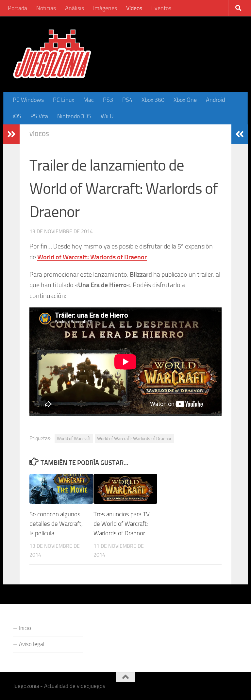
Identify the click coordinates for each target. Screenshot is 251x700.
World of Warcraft (74, 438)
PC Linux (63, 99)
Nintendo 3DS (74, 116)
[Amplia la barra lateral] (11, 134)
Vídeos (134, 8)
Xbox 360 (153, 99)
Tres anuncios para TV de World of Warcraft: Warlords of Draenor (121, 523)
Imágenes (105, 8)
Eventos (161, 8)
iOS (17, 116)
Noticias (46, 8)
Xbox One (185, 99)
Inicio (25, 628)
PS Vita (39, 116)
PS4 (127, 99)
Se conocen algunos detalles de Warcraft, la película (56, 523)
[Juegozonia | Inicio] (52, 54)
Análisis (74, 8)
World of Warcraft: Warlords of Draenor (134, 438)
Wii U (107, 116)
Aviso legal (31, 644)
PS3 (108, 99)
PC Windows (28, 99)
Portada (17, 8)
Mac (88, 99)
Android (215, 99)
